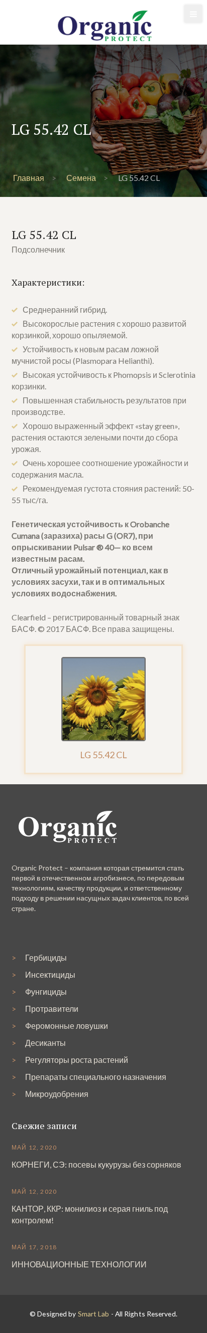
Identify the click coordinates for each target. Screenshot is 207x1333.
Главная (28, 177)
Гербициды (46, 957)
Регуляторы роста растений (76, 1059)
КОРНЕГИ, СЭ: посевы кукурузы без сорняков (96, 1164)
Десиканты (45, 1042)
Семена (81, 177)
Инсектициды (50, 974)
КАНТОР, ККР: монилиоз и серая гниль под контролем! (90, 1214)
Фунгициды (46, 991)
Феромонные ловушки (66, 1025)
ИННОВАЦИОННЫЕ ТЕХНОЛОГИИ (79, 1264)
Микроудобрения (56, 1093)
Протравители (51, 1008)
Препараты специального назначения (95, 1076)
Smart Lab (94, 1313)
